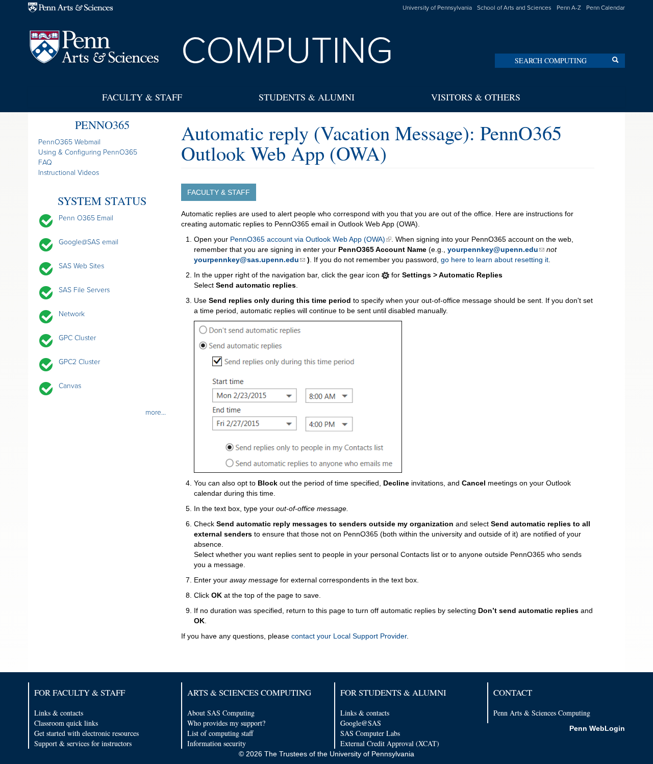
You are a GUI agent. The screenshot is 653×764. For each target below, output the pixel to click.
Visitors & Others (475, 97)
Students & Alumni (307, 97)
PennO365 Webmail (69, 142)
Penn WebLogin (597, 728)
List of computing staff (220, 733)
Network (72, 314)
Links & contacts (58, 713)
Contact (512, 692)
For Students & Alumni (393, 692)
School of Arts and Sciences (514, 7)
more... (155, 412)
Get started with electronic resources (86, 733)
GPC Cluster (77, 338)
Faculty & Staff (142, 97)
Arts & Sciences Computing (249, 692)
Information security (216, 743)
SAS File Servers (84, 290)
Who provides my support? (226, 723)
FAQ (45, 162)
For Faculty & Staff (79, 692)
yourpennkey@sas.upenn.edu (246, 260)
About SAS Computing (221, 713)
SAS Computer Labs (370, 733)
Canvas (70, 385)
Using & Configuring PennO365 (87, 152)
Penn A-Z (569, 7)
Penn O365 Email (86, 218)
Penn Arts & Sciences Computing (541, 713)
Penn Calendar (605, 7)
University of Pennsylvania (437, 7)
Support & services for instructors (83, 743)
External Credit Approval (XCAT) (389, 743)
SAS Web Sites (81, 266)
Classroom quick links (66, 723)
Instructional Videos (68, 172)
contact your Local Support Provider (349, 636)
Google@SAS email (88, 242)
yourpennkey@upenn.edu (492, 249)
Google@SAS (360, 723)
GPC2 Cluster (79, 362)
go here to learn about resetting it (494, 260)
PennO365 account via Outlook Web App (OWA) (307, 239)
